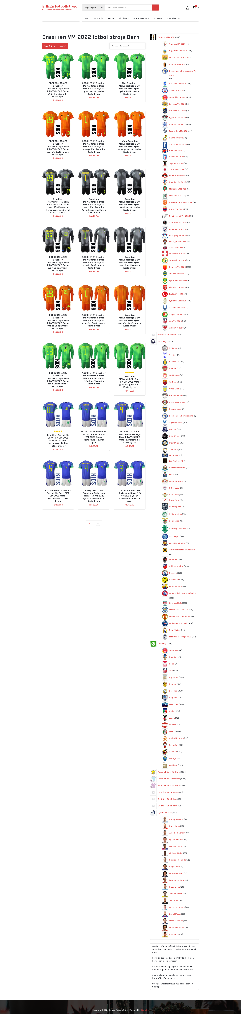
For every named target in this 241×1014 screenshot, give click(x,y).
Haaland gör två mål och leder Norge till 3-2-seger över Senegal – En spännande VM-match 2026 (174, 949)
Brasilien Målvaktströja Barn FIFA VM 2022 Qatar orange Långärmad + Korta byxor (129, 320)
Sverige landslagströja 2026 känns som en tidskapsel (172, 985)
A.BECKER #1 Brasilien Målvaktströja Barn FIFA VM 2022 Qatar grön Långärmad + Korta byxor (94, 378)
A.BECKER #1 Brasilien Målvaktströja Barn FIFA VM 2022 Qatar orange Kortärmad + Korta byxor (94, 146)
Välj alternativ (59, 82)
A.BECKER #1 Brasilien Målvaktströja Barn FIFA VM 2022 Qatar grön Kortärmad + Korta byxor (94, 88)
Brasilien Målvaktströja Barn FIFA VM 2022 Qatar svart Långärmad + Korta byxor (129, 262)
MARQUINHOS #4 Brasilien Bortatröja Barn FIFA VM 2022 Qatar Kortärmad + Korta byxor (94, 495)
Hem (86, 18)
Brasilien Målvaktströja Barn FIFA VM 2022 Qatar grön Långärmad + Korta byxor (129, 382)
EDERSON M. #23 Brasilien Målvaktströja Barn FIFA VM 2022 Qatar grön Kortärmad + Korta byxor (58, 90)
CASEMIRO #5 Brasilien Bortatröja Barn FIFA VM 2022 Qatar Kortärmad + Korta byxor (58, 495)
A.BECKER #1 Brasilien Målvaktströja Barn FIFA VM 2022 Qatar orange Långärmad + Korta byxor (94, 320)
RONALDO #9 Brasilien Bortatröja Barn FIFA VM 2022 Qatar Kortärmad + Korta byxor (93, 437)
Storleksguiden (141, 18)
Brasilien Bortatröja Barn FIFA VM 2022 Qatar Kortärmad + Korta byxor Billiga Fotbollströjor (58, 440)
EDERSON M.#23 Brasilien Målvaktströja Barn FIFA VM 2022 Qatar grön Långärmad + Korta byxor (58, 380)
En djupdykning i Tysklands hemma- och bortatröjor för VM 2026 (171, 976)
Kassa (111, 18)
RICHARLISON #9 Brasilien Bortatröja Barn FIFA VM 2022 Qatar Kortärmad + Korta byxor (129, 437)
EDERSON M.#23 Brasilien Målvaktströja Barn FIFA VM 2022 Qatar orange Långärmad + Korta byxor (58, 322)
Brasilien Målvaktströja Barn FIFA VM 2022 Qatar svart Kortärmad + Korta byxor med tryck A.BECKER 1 (94, 206)
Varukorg (157, 18)
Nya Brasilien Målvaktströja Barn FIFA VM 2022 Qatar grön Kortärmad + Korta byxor (129, 88)
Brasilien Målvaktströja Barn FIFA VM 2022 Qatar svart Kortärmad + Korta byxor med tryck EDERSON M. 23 (58, 206)
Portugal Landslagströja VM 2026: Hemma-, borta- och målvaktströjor (173, 959)
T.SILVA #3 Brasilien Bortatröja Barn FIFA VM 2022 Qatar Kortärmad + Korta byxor (129, 495)
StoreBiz (145, 1010)
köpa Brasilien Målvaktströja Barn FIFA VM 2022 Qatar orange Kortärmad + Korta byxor (129, 146)
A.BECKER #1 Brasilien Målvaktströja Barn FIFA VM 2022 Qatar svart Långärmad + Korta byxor (94, 262)
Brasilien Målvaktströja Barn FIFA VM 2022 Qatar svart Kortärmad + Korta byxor (129, 204)
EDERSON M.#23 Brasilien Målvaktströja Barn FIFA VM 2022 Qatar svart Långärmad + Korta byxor (58, 264)
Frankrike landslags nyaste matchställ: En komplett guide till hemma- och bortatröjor (172, 968)
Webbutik (98, 18)
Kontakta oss (173, 18)
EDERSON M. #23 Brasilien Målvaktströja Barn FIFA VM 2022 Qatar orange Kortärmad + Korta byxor (58, 148)
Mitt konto (123, 18)
